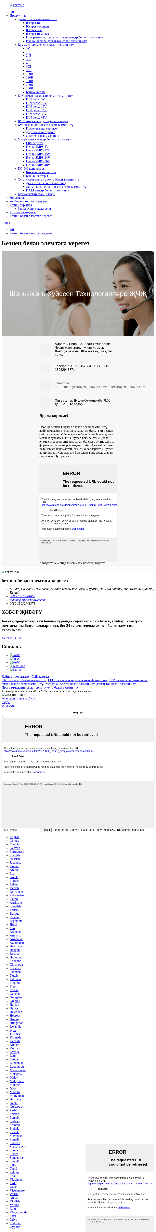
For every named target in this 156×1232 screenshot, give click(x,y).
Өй (12, 12)
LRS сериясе (34, 143)
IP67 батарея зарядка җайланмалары (43, 121)
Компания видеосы (23, 212)
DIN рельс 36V (36, 114)
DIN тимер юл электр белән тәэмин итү (45, 95)
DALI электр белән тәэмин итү (47, 190)
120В (29, 77)
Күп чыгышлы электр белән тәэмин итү (45, 124)
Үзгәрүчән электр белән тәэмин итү (70, 684)
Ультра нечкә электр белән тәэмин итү (44, 139)
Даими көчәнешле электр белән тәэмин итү (56, 186)
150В (29, 81)
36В (28, 59)
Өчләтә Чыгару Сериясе (42, 135)
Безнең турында (21, 205)
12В (28, 52)
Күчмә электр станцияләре (36, 194)
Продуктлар (18, 15)
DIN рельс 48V (36, 117)
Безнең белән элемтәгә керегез (31, 216)
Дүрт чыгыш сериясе (40, 132)
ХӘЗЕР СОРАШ (13, 638)
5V (28, 48)
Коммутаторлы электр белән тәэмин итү (46, 44)
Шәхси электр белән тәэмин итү (24, 680)
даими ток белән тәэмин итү (37, 19)
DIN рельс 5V (35, 99)
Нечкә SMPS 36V (38, 161)
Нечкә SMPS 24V (38, 157)
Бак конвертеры (37, 176)
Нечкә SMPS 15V (38, 154)
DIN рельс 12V (36, 103)
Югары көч (34, 30)
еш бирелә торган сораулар (28, 201)
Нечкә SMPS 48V (38, 165)
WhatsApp (8, 705)
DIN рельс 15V (36, 106)
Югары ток (33, 22)
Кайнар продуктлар (15, 676)
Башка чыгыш (36, 92)
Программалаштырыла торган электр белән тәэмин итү (64, 37)
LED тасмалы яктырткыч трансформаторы (77, 680)
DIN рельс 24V (36, 110)
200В (29, 84)
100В (29, 73)
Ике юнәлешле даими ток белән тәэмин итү (56, 41)
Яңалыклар (17, 197)
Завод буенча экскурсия (34, 208)
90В (28, 70)
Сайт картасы (40, 676)
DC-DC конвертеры (31, 168)
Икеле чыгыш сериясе (41, 128)
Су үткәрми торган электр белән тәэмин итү (48, 179)
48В (28, 63)
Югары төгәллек (37, 33)
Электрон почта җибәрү (18, 698)
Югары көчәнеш (37, 26)
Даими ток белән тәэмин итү (46, 183)
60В (28, 66)
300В (29, 88)
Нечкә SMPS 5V (37, 146)
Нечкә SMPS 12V (38, 150)
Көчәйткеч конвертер (41, 172)
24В (28, 55)
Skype (6, 702)
